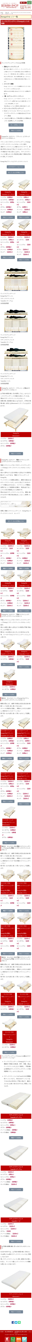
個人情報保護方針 (9, 1331)
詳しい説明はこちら (16, 125)
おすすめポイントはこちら (16, 166)
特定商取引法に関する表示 (21, 1331)
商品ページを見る (16, 130)
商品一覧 (7, 12)
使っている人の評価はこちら (16, 172)
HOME (2, 12)
